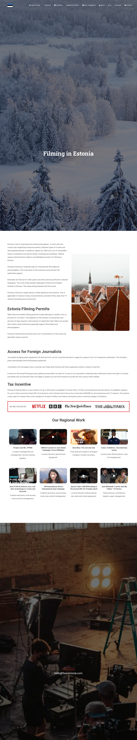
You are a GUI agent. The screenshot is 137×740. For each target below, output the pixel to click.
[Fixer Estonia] (10, 5)
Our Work (118, 5)
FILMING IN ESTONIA (72, 5)
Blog (109, 5)
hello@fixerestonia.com (68, 673)
